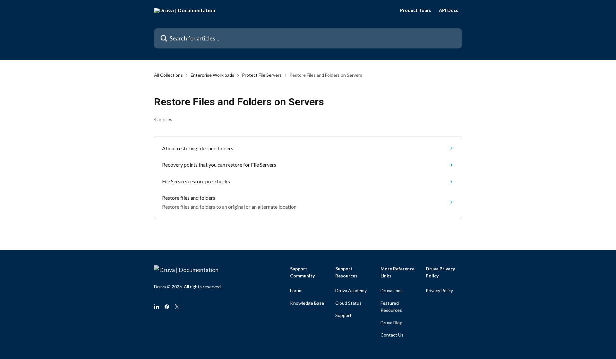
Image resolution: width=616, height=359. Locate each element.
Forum (296, 290)
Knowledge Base (307, 303)
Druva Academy (351, 290)
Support (343, 315)
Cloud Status (348, 303)
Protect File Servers (262, 75)
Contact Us (392, 334)
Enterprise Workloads (212, 75)
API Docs (448, 10)
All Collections (168, 75)
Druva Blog (391, 322)
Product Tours (415, 10)
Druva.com (391, 290)
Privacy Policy (439, 290)
